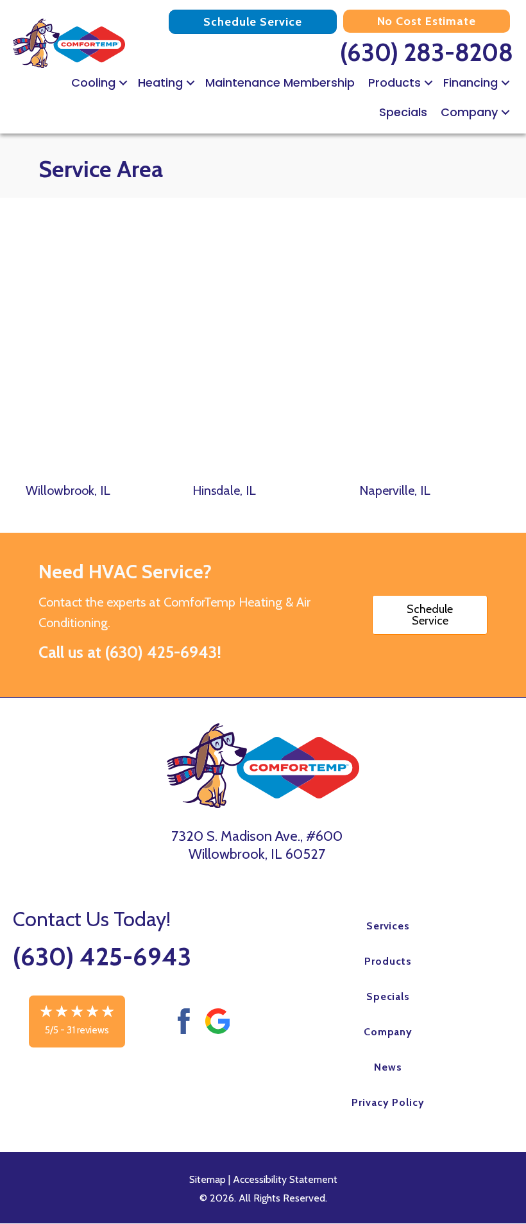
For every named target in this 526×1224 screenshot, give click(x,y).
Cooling (93, 82)
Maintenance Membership (280, 82)
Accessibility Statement (285, 1179)
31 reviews (88, 1030)
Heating (160, 82)
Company (469, 112)
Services (388, 926)
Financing (470, 82)
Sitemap (207, 1179)
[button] (123, 83)
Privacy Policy (388, 1102)
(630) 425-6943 (161, 652)
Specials (403, 112)
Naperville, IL (394, 490)
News (388, 1067)
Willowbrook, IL (68, 490)
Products (394, 82)
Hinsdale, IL (224, 490)
